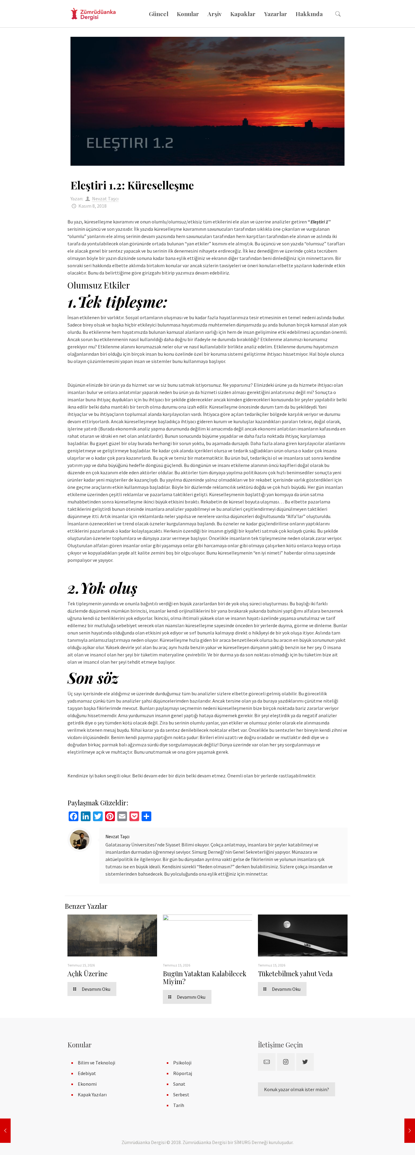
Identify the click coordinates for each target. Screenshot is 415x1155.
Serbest (181, 1094)
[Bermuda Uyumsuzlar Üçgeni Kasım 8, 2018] (409, 1131)
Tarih (178, 1105)
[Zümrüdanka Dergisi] (93, 13)
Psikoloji (182, 1063)
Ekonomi (87, 1084)
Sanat (179, 1084)
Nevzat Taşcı (105, 198)
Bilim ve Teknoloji (96, 1063)
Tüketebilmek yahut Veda (295, 973)
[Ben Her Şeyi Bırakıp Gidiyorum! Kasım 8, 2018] (5, 1131)
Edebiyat (87, 1073)
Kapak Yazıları (92, 1094)
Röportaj (182, 1073)
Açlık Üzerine (87, 973)
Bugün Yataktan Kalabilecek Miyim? (204, 977)
